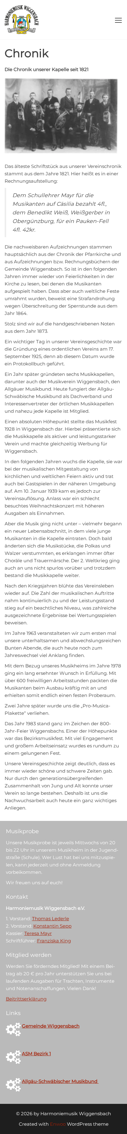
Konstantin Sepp (52, 926)
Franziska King (54, 941)
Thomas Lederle (50, 918)
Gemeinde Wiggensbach (51, 1026)
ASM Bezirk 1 (36, 1053)
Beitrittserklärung (26, 999)
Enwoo (58, 1124)
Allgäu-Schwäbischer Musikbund (60, 1081)
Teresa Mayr (38, 933)
